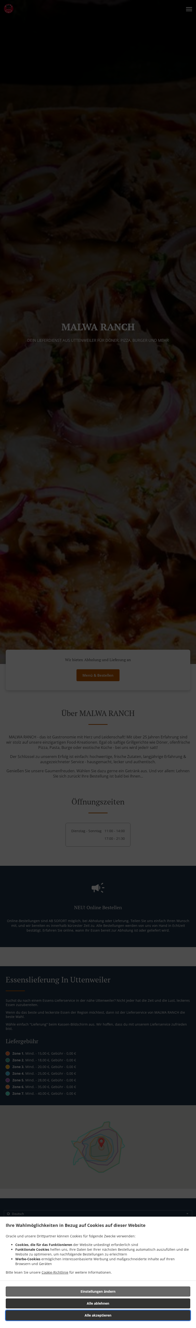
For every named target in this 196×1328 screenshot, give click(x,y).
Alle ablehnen (98, 1303)
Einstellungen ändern (98, 1291)
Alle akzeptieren (98, 1315)
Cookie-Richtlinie (55, 1272)
